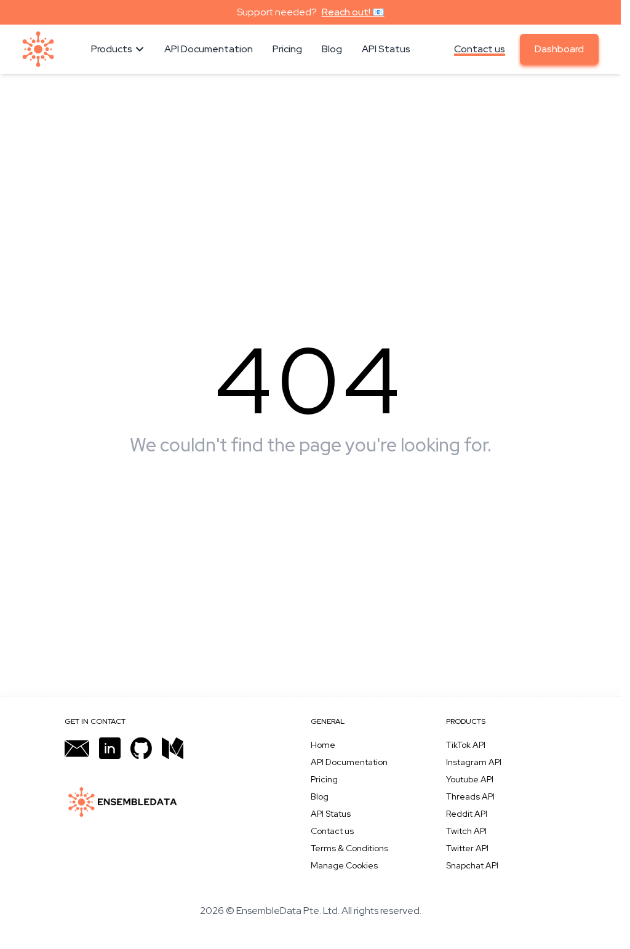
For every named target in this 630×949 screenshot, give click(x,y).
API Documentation (349, 762)
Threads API (470, 796)
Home (323, 744)
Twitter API (467, 848)
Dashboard (559, 48)
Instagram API (473, 762)
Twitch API (466, 830)
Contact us (479, 48)
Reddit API (466, 813)
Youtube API (469, 779)
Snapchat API (472, 865)
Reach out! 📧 (353, 12)
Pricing (324, 779)
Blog (320, 796)
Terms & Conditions (349, 848)
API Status (331, 813)
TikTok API (465, 744)
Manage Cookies (344, 865)
